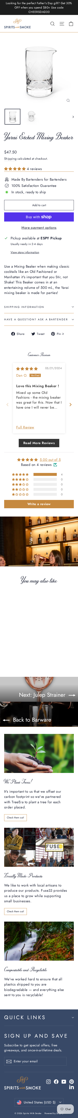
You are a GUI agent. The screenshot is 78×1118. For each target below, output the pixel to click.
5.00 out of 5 (50, 459)
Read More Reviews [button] (39, 443)
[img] (27, 368)
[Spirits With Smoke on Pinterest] (71, 1081)
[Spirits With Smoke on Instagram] (48, 1081)
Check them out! (15, 817)
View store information (25, 252)
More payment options (39, 227)
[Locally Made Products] (39, 847)
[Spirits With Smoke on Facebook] (56, 1081)
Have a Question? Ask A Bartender (36, 319)
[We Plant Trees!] (39, 753)
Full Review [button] (25, 427)
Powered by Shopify (54, 1113)
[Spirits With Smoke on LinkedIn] (71, 1086)
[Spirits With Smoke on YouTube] (64, 1081)
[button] (15, 168)
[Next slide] (70, 404)
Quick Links (25, 1017)
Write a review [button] (39, 504)
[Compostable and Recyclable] (39, 941)
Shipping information (24, 307)
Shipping (10, 159)
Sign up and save (36, 1036)
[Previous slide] (7, 404)
